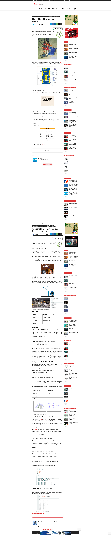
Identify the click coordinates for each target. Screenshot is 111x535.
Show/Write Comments (48, 164)
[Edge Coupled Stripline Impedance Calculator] (66, 212)
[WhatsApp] (57, 24)
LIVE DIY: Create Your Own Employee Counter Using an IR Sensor (73, 136)
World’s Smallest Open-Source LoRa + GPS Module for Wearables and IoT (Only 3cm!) (73, 72)
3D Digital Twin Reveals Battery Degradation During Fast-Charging (73, 121)
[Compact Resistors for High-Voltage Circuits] (66, 166)
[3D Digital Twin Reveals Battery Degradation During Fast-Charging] (66, 121)
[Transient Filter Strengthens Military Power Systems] (66, 162)
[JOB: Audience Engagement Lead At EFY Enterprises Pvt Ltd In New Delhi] (66, 193)
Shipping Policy (35, 533)
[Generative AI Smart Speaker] (66, 53)
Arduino (60, 62)
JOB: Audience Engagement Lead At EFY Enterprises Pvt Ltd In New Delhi (73, 193)
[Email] (59, 24)
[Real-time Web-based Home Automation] (66, 68)
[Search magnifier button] (74, 8)
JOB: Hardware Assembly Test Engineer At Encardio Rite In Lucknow (73, 189)
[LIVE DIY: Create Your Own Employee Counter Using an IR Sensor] (66, 136)
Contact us (39, 533)
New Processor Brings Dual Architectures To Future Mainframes (72, 125)
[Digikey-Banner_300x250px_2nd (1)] (47, 106)
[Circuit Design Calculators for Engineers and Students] (66, 204)
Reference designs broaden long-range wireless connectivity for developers (73, 117)
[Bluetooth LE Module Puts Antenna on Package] (66, 90)
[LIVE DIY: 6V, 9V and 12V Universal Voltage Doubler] (66, 144)
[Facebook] (64, 0)
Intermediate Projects (45, 16)
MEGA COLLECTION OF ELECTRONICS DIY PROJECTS (54, 16)
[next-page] (66, 60)
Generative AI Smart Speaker (73, 52)
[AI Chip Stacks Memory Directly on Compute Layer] (66, 102)
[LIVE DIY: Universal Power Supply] (66, 140)
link (47, 109)
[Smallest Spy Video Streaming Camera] (66, 76)
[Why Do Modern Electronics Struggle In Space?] (66, 57)
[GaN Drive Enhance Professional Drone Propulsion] (66, 170)
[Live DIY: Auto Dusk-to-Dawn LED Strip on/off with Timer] (66, 148)
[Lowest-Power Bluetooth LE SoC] (66, 94)
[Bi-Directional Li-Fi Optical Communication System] (66, 45)
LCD (37, 92)
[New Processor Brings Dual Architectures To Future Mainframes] (66, 125)
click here (43, 144)
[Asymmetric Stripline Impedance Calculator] (66, 216)
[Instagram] (65, 0)
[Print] (61, 24)
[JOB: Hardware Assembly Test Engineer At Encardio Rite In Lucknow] (66, 189)
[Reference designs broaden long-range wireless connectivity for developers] (66, 117)
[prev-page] (64, 60)
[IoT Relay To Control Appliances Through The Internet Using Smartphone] (66, 49)
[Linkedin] (67, 0)
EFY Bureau (36, 24)
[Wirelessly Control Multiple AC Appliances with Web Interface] (66, 80)
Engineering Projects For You (36, 16)
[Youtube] (69, 0)
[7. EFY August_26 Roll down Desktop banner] (55, 534)
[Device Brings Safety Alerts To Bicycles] (66, 98)
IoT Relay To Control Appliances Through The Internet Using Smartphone (73, 49)
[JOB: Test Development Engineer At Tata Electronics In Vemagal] (66, 185)
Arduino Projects (41, 16)
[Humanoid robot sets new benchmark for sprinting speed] (66, 113)
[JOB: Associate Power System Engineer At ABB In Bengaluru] (66, 181)
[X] (68, 0)
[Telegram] (51, 24)
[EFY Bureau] (34, 24)
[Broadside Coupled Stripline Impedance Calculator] (66, 208)
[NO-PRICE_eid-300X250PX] (71, 25)
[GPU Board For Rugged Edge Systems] (66, 159)
